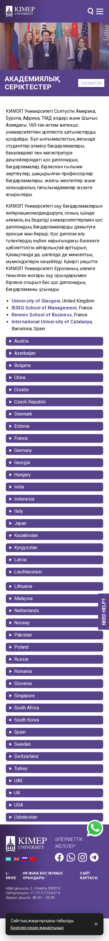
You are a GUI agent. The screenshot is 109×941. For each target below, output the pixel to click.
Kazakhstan (26, 535)
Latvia (20, 559)
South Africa (26, 708)
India (19, 487)
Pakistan (23, 635)
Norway (22, 623)
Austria (21, 341)
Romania (23, 671)
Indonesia (24, 499)
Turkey (21, 768)
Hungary (22, 474)
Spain (20, 732)
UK (17, 793)
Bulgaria (22, 365)
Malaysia (23, 598)
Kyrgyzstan (25, 547)
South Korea (26, 720)
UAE (18, 780)
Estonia (21, 426)
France (21, 438)
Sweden (22, 744)
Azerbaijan (24, 353)
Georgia (22, 462)
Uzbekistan (25, 817)
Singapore (24, 695)
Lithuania (23, 586)
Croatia (21, 389)
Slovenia (23, 683)
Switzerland (26, 756)
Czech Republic (30, 402)
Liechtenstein (28, 572)
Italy (18, 511)
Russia (21, 659)
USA (18, 805)
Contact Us (91, 83)
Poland (21, 647)
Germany (23, 450)
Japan (20, 523)
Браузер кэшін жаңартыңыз (37, 927)
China (19, 377)
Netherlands (26, 610)
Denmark (23, 414)
